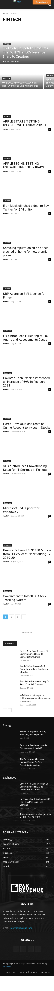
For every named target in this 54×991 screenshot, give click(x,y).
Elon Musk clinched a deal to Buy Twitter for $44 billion (26, 207)
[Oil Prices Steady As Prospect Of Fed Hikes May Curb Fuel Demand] (10, 803)
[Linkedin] (31, 949)
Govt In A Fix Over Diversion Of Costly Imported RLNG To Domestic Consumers (34, 654)
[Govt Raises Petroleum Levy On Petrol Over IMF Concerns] (10, 685)
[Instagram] (23, 949)
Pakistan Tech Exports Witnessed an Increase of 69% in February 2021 (26, 381)
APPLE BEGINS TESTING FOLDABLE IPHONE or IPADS (23, 165)
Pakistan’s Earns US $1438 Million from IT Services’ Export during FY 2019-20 (27, 554)
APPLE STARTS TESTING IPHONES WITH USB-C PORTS (24, 123)
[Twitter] (38, 949)
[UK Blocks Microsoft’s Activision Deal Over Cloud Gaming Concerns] (21, 76)
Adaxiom (7, 966)
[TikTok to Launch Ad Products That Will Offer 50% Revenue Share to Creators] (27, 44)
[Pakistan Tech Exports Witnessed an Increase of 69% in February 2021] (27, 362)
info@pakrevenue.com (21, 927)
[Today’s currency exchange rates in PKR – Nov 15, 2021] (10, 818)
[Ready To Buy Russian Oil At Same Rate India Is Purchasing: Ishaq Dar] (10, 670)
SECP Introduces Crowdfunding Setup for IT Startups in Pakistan (25, 468)
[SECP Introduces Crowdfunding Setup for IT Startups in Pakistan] (27, 450)
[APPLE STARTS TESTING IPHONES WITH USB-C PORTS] (27, 106)
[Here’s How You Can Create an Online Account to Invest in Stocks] (27, 408)
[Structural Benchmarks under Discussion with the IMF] (10, 749)
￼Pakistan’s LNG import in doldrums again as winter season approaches (35, 698)
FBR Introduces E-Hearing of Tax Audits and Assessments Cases (25, 337)
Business (7, 331)
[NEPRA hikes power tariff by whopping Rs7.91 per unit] (10, 735)
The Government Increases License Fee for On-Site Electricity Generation (32, 762)
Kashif (6, 129)
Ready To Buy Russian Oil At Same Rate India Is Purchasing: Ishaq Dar (34, 669)
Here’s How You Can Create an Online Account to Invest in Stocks (27, 425)
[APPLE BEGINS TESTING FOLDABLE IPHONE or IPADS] (27, 148)
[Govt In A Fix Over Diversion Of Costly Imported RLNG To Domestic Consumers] (10, 655)
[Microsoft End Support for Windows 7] (27, 492)
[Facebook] (16, 949)
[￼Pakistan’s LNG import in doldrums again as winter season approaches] (10, 699)
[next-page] (23, 617)
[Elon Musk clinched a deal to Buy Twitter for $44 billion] (27, 190)
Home (5, 13)
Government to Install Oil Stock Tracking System (24, 598)
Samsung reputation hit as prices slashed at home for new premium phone (26, 251)
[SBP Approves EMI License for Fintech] (27, 278)
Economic (10, 643)
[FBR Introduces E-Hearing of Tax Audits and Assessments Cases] (27, 320)
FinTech (7, 44)
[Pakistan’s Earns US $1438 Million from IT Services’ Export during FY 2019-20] (27, 535)
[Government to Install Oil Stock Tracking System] (27, 580)
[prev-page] (5, 710)
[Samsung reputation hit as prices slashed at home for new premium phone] (27, 232)
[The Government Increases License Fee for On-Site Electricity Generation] (10, 763)
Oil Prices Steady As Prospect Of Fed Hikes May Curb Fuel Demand (35, 802)
